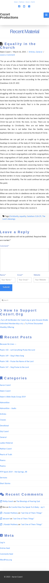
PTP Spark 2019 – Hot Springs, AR (13, 472)
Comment (4, 246)
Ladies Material (6, 443)
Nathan (21, 2)
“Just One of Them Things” (31, 513)
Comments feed (6, 554)
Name (3, 275)
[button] (46, 15)
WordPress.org (6, 560)
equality (22, 216)
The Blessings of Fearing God (28, 501)
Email (20, 275)
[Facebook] (19, 6)
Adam (16, 2)
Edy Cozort (4, 432)
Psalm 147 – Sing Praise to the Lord (14, 367)
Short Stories (5, 484)
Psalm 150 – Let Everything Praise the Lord (17, 350)
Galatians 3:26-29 (34, 216)
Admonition (4, 403)
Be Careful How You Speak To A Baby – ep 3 (26, 507)
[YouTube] (24, 6)
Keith (33, 2)
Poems (2, 460)
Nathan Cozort (6, 449)
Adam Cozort (5, 391)
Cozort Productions (9, 16)
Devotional (4, 426)
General (39, 52)
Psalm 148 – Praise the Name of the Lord (16, 362)
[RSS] (30, 6)
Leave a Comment (7, 55)
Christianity (13, 216)
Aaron (28, 2)
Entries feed (5, 548)
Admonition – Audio (8, 408)
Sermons (3, 478)
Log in (2, 543)
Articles (32, 52)
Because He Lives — (8, 344)
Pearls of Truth (6, 455)
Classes (3, 420)
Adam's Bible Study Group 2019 (13, 397)
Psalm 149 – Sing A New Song (12, 356)
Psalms (3, 466)
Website (37, 275)
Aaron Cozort (5, 385)
